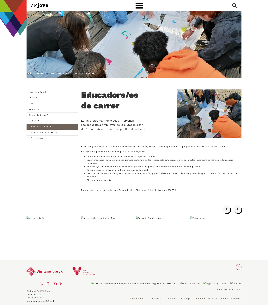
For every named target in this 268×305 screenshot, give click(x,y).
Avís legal (185, 298)
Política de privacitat (206, 298)
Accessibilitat (155, 298)
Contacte (171, 298)
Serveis (40, 73)
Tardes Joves (37, 138)
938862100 (36, 294)
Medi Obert (63, 73)
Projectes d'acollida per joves (44, 132)
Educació (33, 98)
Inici (30, 73)
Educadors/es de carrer (42, 126)
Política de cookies (231, 298)
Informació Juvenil (37, 92)
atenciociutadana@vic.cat (40, 301)
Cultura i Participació (38, 115)
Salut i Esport (35, 109)
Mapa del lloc (137, 298)
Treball (32, 103)
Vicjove (50, 73)
